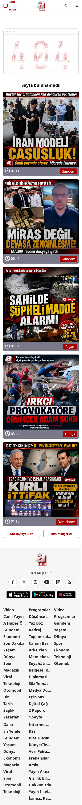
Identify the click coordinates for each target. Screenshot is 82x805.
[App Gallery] (66, 594)
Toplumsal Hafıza (41, 636)
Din (6, 696)
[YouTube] (46, 582)
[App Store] (18, 594)
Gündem (11, 629)
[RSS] (69, 582)
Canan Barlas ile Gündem (41, 643)
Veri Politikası (41, 751)
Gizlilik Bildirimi (41, 778)
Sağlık (9, 710)
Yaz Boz (36, 623)
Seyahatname (41, 663)
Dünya (9, 656)
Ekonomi (11, 636)
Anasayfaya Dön (21, 534)
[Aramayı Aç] (66, 5)
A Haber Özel (15, 623)
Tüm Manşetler (61, 534)
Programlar (39, 609)
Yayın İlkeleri (41, 791)
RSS (32, 731)
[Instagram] (35, 582)
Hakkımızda (40, 784)
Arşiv (33, 764)
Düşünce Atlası (41, 616)
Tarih (8, 703)
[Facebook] (12, 582)
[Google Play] (43, 594)
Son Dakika (13, 643)
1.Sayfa (35, 717)
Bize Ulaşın (39, 737)
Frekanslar (39, 758)
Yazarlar (11, 717)
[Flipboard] (58, 582)
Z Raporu (37, 710)
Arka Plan (38, 649)
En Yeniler (12, 731)
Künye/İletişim (41, 744)
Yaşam (9, 649)
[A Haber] (41, 6)
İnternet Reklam (41, 724)
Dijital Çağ (38, 703)
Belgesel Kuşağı (41, 670)
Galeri (9, 724)
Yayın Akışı (39, 771)
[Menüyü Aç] (76, 5)
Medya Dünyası (41, 690)
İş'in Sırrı (37, 696)
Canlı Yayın (13, 616)
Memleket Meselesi (41, 656)
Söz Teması (39, 683)
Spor (7, 663)
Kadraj (35, 629)
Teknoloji (11, 683)
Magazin (11, 670)
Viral (7, 676)
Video (8, 609)
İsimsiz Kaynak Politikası (41, 798)
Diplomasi (38, 676)
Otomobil (12, 690)
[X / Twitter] (24, 582)
